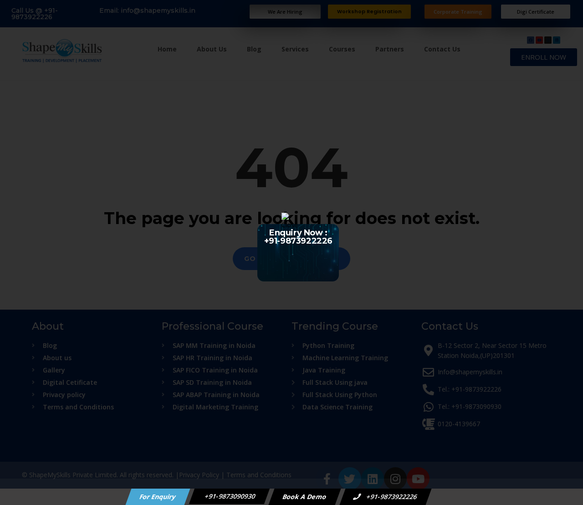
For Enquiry (158, 496)
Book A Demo (304, 496)
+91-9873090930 (229, 496)
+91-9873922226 (391, 496)
